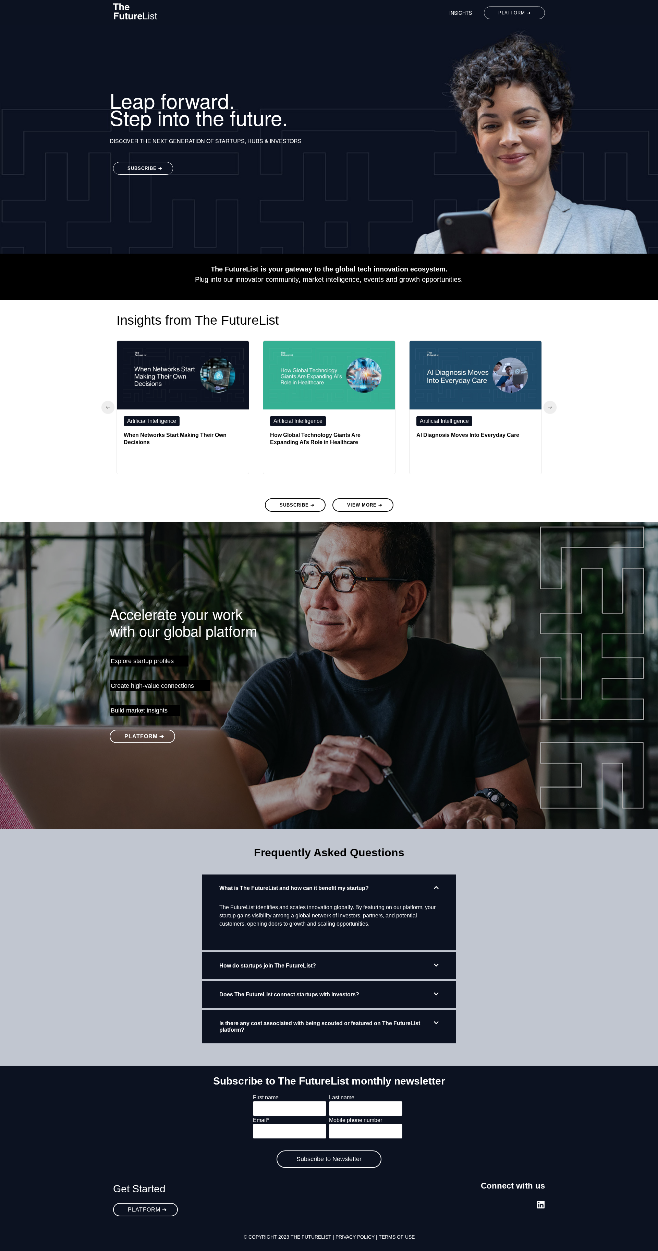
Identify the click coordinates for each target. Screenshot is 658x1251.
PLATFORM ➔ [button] (514, 12)
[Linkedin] (540, 1204)
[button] (329, 888)
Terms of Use (397, 1237)
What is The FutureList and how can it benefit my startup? (294, 888)
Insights (460, 12)
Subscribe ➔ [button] (144, 168)
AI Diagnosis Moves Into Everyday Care (467, 435)
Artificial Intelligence (151, 421)
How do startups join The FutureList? (267, 966)
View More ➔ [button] (364, 505)
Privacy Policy (355, 1237)
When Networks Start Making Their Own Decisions (175, 438)
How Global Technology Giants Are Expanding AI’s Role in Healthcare (315, 438)
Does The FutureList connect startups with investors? (289, 994)
